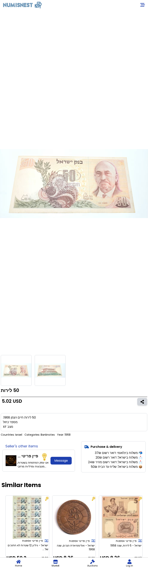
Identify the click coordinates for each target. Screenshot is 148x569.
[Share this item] (142, 401)
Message (61, 460)
